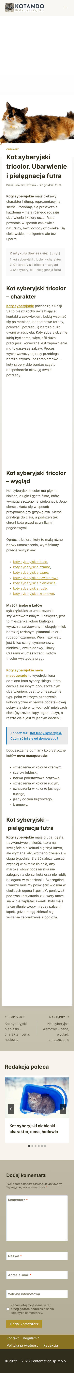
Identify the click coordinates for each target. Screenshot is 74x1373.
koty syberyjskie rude (30, 588)
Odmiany (12, 149)
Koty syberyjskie (20, 306)
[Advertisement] (37, 54)
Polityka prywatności (23, 1345)
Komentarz (18, 1200)
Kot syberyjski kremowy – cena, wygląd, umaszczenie (55, 1028)
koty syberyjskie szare (30, 572)
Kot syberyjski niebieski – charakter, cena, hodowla (17, 1028)
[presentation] (37, 1096)
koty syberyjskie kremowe (33, 594)
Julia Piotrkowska (25, 185)
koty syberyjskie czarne (31, 567)
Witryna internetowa (24, 1294)
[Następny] (63, 1109)
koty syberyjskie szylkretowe (35, 578)
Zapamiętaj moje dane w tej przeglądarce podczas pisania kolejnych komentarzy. (32, 1309)
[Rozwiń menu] (65, 8)
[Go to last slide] (11, 1109)
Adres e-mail (19, 1275)
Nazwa (15, 1256)
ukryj (55, 253)
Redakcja (50, 1345)
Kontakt (13, 1338)
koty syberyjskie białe (30, 562)
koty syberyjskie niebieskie (34, 583)
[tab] (29, 1146)
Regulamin (31, 1338)
